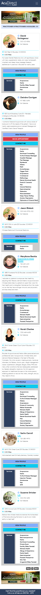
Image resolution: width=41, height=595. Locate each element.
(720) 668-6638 (25, 332)
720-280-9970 (25, 439)
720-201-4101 (24, 264)
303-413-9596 (25, 41)
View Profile (20, 71)
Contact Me (20, 75)
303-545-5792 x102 (26, 211)
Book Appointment (21, 139)
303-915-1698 (25, 498)
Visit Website (24, 44)
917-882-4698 (25, 101)
